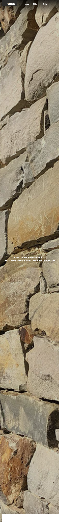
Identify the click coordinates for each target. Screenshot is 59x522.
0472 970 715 (54, 517)
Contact (54, 3)
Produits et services (35, 4)
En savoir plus (29, 263)
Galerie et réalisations (45, 4)
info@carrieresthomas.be (33, 517)
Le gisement (27, 4)
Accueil (20, 3)
